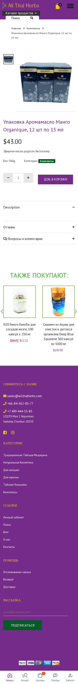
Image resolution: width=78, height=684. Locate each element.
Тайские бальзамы (15, 485)
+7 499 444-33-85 (19, 411)
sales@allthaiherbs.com (24, 396)
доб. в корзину (55, 179)
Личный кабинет (13, 517)
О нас (6, 539)
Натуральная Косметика (18, 462)
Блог (6, 532)
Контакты (9, 547)
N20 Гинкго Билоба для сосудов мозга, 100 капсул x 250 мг (19, 329)
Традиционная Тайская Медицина (25, 455)
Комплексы (34, 28)
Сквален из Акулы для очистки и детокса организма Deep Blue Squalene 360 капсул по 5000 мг (58, 334)
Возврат (8, 579)
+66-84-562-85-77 (19, 403)
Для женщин (11, 470)
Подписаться (22, 625)
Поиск (15, 18)
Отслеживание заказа (17, 572)
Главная (16, 28)
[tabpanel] (46, 83)
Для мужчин (11, 477)
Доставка (9, 587)
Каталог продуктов (19, 13)
